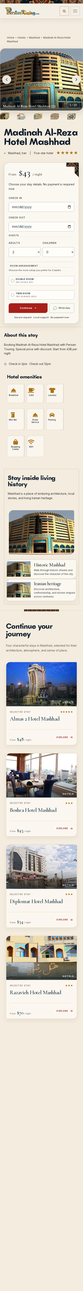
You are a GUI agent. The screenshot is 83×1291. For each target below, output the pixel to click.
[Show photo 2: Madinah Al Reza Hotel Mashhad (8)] (21, 116)
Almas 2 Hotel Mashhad (35, 718)
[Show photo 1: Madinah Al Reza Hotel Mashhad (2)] (4, 116)
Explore (62, 737)
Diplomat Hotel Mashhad (36, 901)
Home (10, 37)
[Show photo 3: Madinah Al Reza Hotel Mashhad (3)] (38, 116)
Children (49, 242)
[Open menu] (75, 11)
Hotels (22, 37)
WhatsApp (64, 307)
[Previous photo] (6, 79)
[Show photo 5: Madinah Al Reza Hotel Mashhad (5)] (71, 116)
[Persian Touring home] (22, 11)
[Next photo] (76, 79)
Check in (15, 197)
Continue (26, 308)
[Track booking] (64, 11)
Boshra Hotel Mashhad (33, 810)
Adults (14, 242)
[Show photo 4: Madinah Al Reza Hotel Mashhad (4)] (54, 116)
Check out (17, 217)
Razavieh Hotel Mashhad (35, 992)
